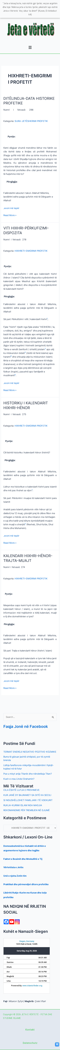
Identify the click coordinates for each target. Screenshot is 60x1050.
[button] (30, 47)
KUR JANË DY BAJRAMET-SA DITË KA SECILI (27, 795)
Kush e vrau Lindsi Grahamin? (18, 778)
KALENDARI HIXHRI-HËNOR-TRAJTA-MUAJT (27, 558)
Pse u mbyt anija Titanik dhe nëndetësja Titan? (27, 773)
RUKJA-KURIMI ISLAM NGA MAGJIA (22, 805)
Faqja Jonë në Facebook (25, 726)
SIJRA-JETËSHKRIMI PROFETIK (31, 121)
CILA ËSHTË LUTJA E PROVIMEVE (21, 790)
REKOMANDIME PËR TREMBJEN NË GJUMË (26, 810)
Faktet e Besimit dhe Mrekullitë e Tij (22, 859)
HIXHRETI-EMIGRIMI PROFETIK (31, 250)
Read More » (9, 215)
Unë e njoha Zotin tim (14, 875)
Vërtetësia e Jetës (13, 867)
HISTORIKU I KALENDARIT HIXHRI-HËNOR (25, 405)
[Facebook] (6, 921)
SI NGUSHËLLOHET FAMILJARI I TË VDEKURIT (27, 800)
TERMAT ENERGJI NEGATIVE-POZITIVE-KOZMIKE (29, 751)
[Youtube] (11, 921)
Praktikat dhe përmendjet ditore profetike (26, 884)
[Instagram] (17, 921)
